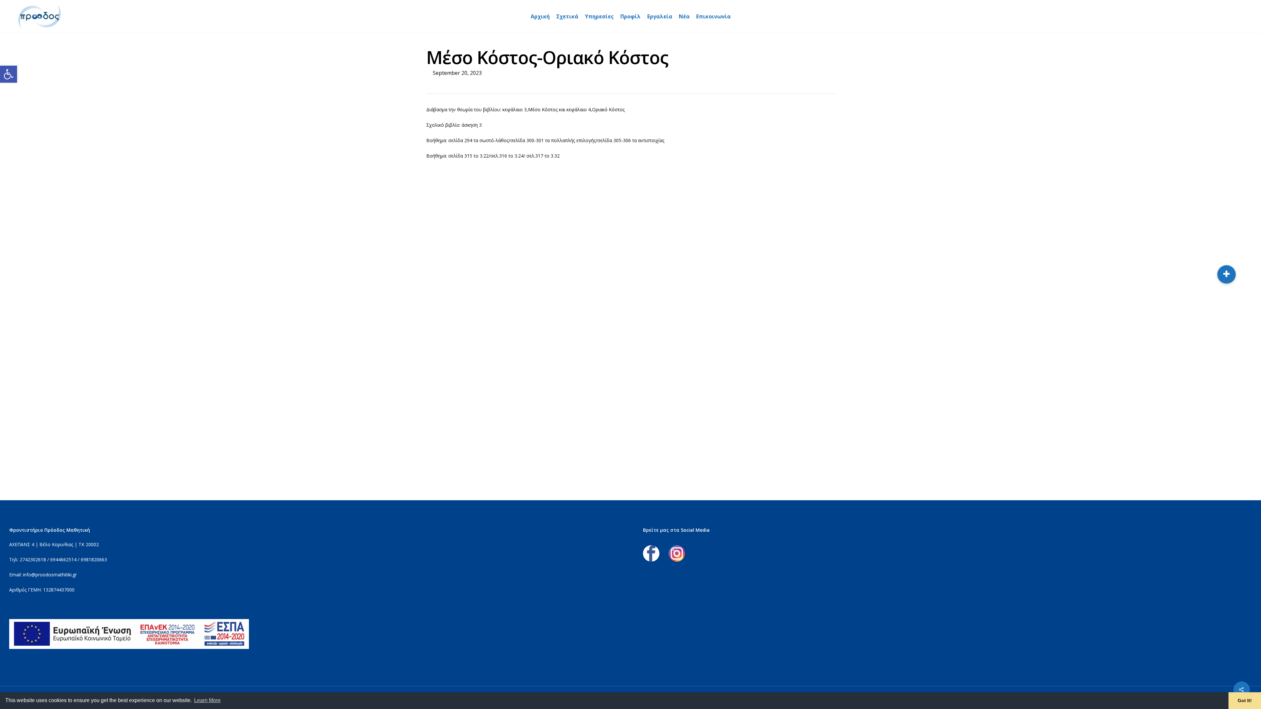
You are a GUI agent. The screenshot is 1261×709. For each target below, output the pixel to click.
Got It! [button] (1245, 700)
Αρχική (540, 16)
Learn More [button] (207, 700)
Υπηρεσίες (599, 16)
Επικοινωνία (713, 16)
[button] (8, 74)
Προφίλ (630, 16)
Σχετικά (567, 16)
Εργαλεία (659, 16)
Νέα (684, 16)
